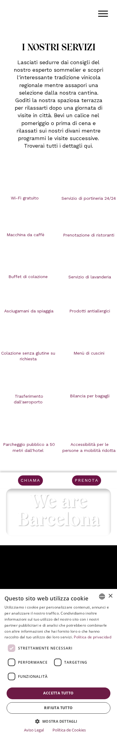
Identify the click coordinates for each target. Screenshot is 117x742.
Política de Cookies (69, 730)
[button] (58, 721)
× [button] (110, 596)
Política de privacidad (92, 637)
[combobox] (102, 596)
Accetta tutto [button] (58, 693)
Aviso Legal (34, 730)
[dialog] (58, 665)
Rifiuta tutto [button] (58, 707)
